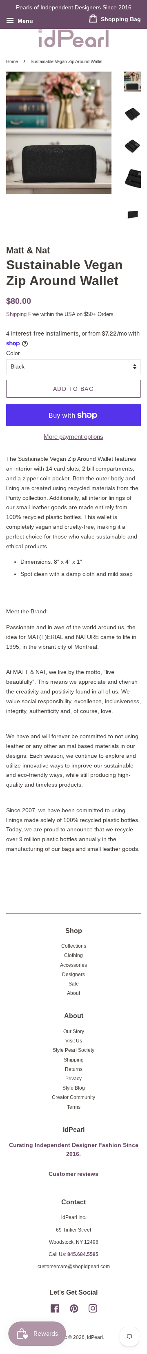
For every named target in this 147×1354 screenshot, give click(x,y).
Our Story (73, 1031)
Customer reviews (73, 1174)
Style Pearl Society (73, 1050)
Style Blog (73, 1088)
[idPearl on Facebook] (55, 1310)
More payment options (73, 436)
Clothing (73, 955)
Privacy (73, 1078)
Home (12, 61)
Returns (73, 1069)
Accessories (73, 965)
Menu (24, 20)
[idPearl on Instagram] (92, 1310)
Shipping (16, 314)
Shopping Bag (120, 19)
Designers (73, 974)
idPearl (95, 1337)
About (73, 993)
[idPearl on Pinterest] (73, 1310)
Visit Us (73, 1041)
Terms (73, 1107)
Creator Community (73, 1097)
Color (13, 353)
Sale (74, 984)
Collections (73, 946)
